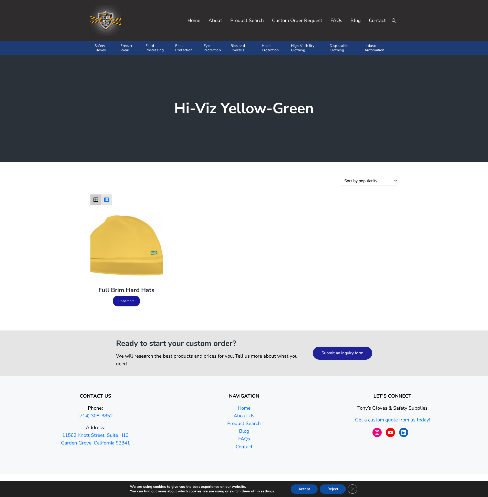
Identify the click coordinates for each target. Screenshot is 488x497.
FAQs (244, 439)
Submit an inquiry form (342, 353)
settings (267, 491)
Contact (244, 446)
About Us (244, 415)
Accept (304, 488)
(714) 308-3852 (95, 415)
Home (244, 408)
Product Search (244, 423)
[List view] (106, 199)
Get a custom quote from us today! (392, 420)
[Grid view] (95, 199)
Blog (244, 431)
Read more (126, 301)
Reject (332, 488)
